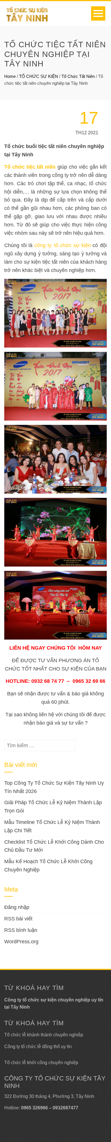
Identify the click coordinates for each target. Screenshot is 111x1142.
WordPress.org (21, 941)
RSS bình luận (20, 930)
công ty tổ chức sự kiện (62, 245)
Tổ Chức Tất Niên (78, 76)
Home (10, 76)
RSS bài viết (18, 919)
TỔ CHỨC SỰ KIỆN (38, 76)
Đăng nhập (16, 907)
